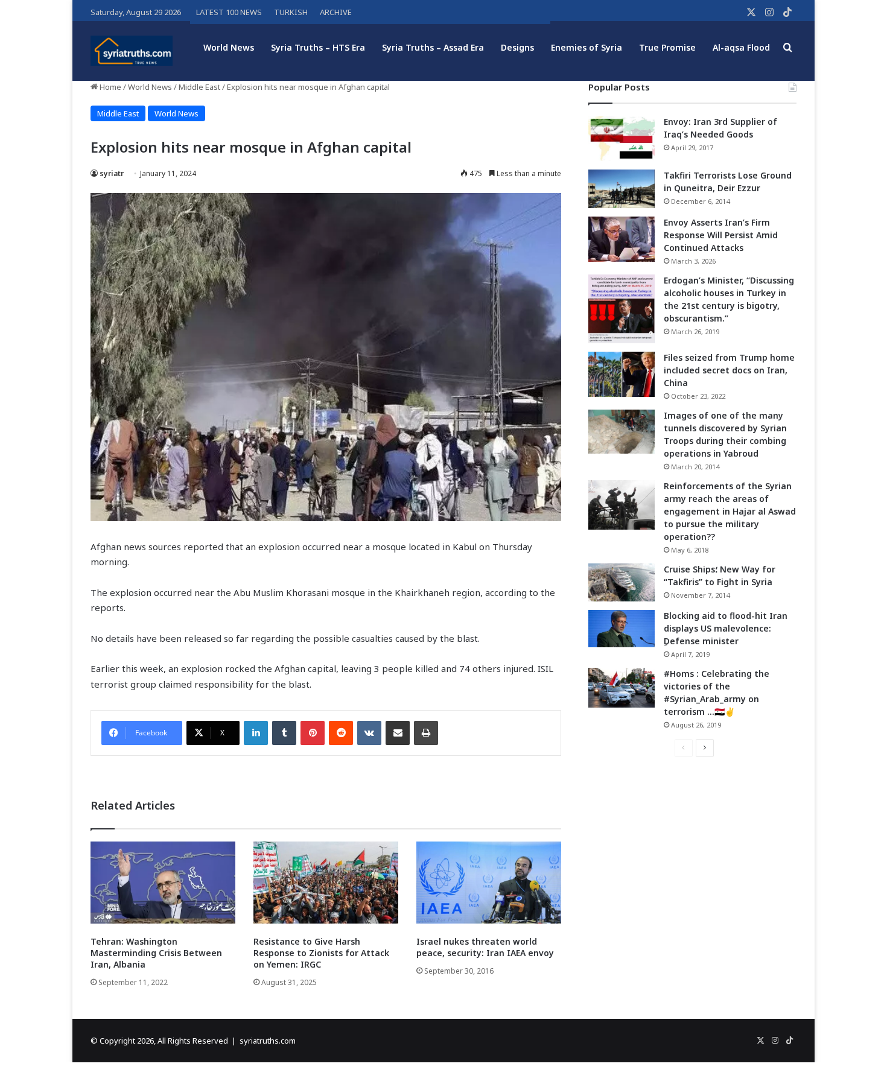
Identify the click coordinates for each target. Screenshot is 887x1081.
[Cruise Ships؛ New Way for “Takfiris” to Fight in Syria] (621, 582)
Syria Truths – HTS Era (318, 47)
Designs (517, 47)
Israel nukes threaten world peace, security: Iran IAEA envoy (485, 947)
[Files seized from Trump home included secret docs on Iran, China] (621, 374)
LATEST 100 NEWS (229, 12)
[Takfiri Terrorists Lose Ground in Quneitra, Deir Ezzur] (621, 189)
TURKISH (291, 12)
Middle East (199, 86)
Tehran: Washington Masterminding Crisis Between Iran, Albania (156, 953)
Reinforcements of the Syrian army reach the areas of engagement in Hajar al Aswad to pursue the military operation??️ (730, 511)
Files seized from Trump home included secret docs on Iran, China (729, 370)
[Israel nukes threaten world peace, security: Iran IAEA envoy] (488, 882)
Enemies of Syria (586, 47)
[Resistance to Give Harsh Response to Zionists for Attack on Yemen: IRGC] (325, 882)
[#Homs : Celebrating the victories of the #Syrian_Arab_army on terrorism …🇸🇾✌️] (621, 688)
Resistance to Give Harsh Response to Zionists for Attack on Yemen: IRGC (321, 953)
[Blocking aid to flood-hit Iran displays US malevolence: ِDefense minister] (621, 628)
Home (109, 86)
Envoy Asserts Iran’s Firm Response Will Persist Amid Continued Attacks (721, 235)
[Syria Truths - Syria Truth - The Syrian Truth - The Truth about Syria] (132, 51)
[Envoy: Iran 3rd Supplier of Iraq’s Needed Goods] (621, 138)
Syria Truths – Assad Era (433, 47)
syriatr (112, 173)
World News (228, 47)
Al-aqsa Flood (741, 47)
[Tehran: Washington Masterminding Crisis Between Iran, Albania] (163, 882)
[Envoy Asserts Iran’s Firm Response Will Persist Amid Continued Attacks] (621, 239)
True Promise (667, 47)
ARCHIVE (336, 12)
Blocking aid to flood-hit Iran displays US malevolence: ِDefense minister (725, 628)
